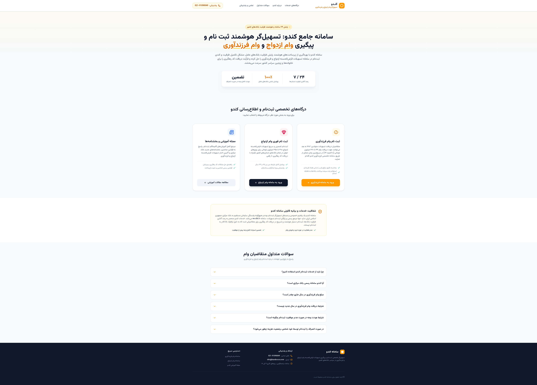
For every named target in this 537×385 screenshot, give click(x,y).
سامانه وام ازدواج (234, 361)
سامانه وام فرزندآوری (232, 356)
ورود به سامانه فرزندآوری (322, 182)
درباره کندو (277, 5)
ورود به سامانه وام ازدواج (270, 182)
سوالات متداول (263, 5)
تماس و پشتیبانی (246, 5)
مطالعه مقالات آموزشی (218, 182)
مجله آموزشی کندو (233, 365)
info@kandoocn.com (275, 360)
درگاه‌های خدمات (292, 5)
